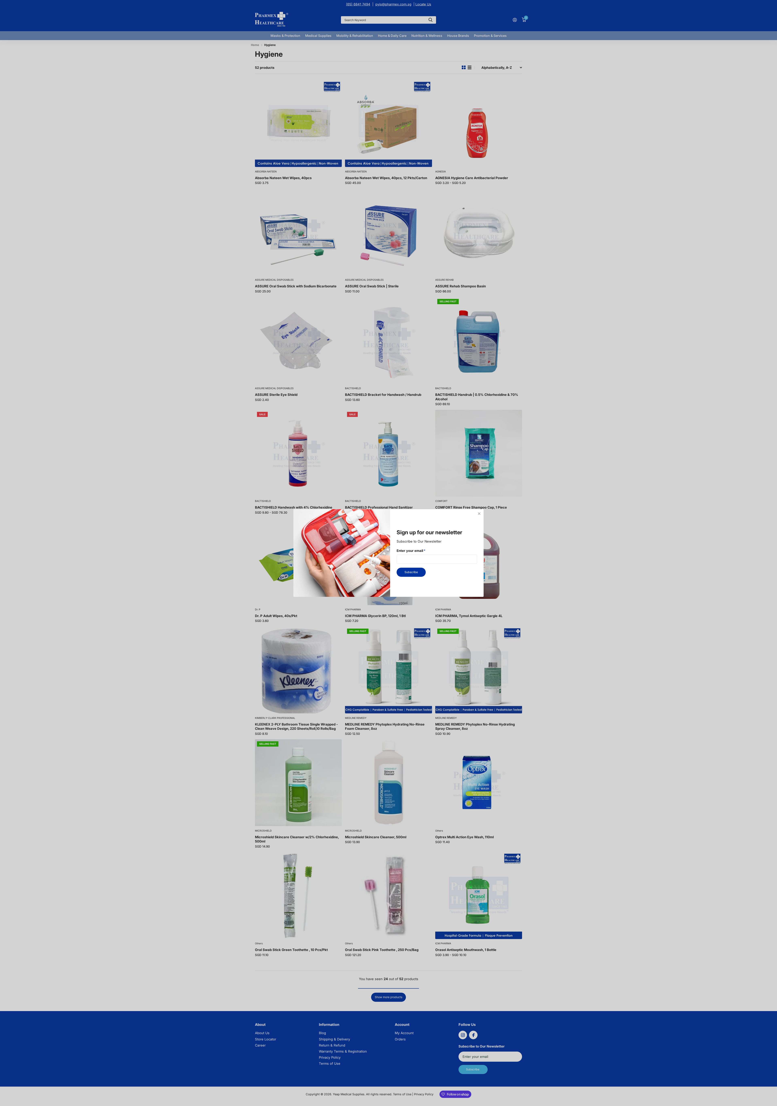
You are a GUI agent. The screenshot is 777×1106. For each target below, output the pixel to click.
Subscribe (411, 572)
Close (479, 513)
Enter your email (411, 551)
